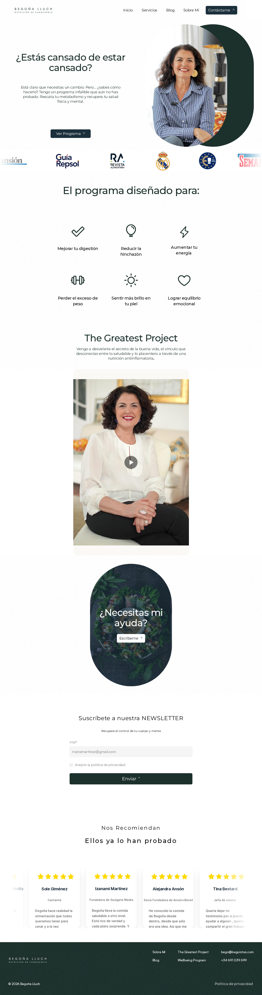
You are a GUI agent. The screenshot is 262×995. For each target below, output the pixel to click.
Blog (155, 960)
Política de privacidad (234, 984)
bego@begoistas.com (237, 952)
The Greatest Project (131, 338)
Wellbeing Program (192, 960)
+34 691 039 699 (234, 960)
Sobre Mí (158, 952)
